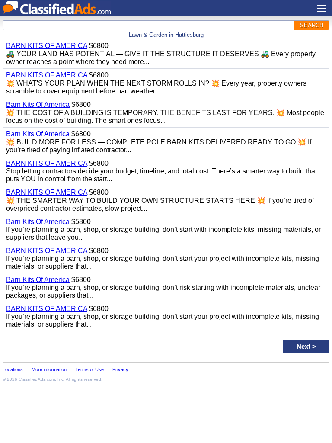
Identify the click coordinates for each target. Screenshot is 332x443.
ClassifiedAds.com (37, 379)
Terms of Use (89, 369)
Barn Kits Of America (38, 104)
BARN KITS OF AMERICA (46, 45)
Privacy (120, 369)
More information (49, 369)
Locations (13, 369)
